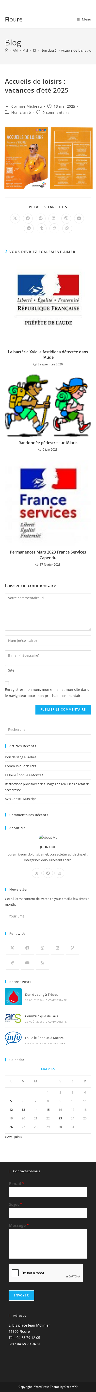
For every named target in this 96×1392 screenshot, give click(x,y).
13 (23, 1110)
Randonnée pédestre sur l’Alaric (48, 442)
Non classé (21, 112)
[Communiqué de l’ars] (13, 1018)
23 (60, 1118)
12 (11, 1110)
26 (11, 1127)
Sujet (15, 1204)
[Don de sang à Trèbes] (13, 996)
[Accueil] (6, 50)
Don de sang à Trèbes (20, 757)
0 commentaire (56, 112)
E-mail (16, 1183)
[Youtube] (27, 963)
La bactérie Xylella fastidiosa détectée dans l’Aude (48, 354)
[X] (37, 873)
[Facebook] (48, 873)
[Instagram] (59, 873)
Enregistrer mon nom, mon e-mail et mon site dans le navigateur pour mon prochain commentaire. (47, 692)
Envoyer (21, 1295)
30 (60, 1127)
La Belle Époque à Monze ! (24, 775)
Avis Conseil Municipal (21, 798)
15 (48, 1110)
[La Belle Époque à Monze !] (13, 1040)
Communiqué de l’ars (20, 766)
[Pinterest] (72, 948)
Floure (13, 19)
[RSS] (42, 963)
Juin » (18, 1136)
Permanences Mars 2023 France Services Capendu (48, 554)
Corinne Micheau (26, 106)
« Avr (8, 1136)
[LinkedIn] (57, 948)
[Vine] (12, 963)
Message (19, 1225)
